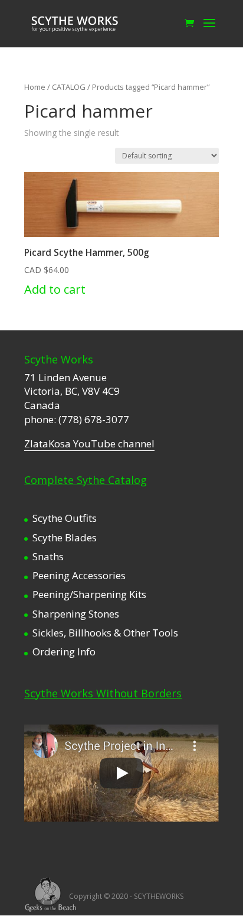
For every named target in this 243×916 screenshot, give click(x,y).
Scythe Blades (64, 537)
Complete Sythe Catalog (85, 480)
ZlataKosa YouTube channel (89, 443)
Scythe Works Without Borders (103, 693)
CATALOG (69, 87)
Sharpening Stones (75, 614)
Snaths (48, 556)
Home (34, 87)
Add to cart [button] (55, 289)
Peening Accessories (79, 575)
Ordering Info (64, 651)
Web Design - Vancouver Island (50, 894)
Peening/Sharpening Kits (89, 594)
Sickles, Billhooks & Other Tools (105, 632)
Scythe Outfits (64, 518)
